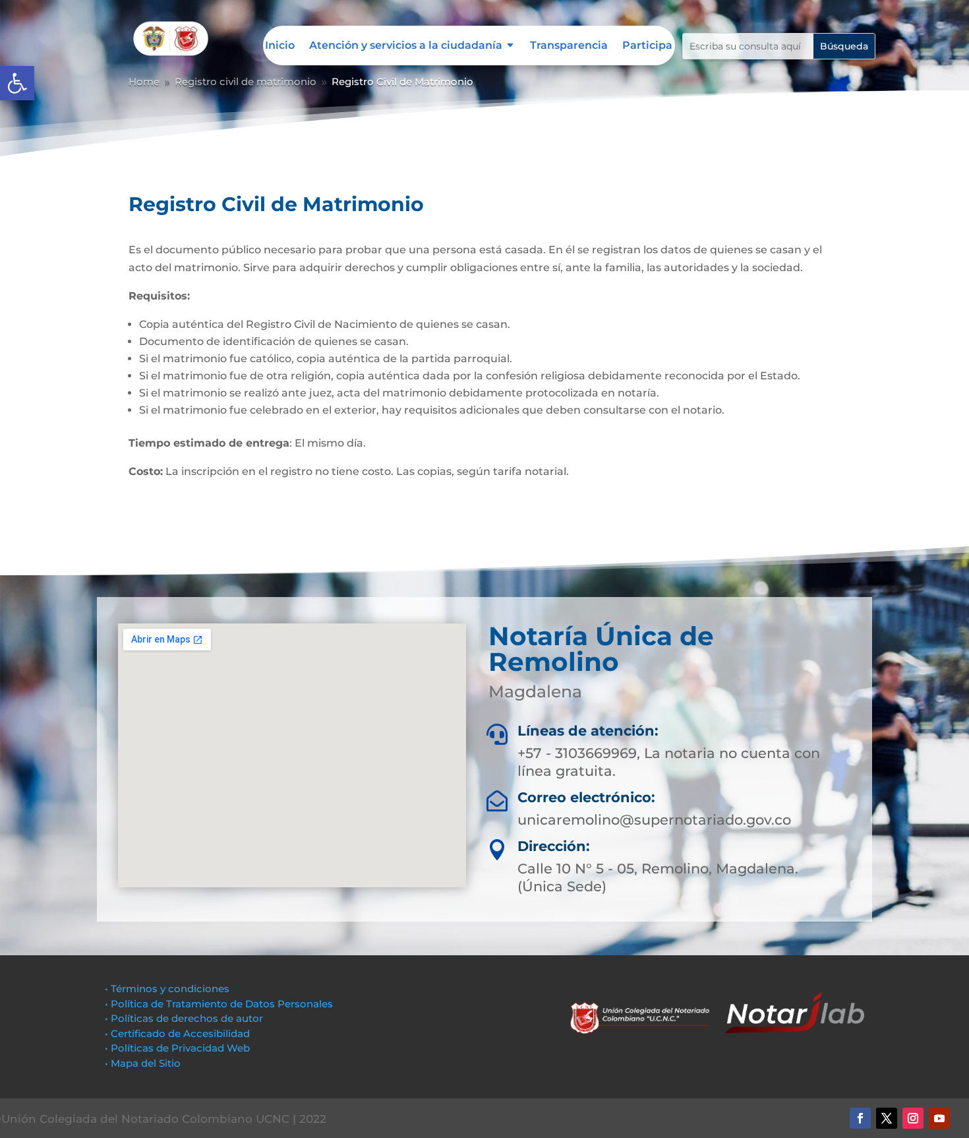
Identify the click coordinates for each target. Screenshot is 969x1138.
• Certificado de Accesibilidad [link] (177, 1033)
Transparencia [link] (569, 46)
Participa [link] (647, 46)
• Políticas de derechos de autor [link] (184, 1018)
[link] (17, 83)
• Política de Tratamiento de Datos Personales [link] (219, 1003)
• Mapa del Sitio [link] (144, 1063)
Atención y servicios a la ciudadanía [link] (405, 46)
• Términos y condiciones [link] (167, 988)
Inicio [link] (280, 46)
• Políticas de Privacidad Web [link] (177, 1048)
